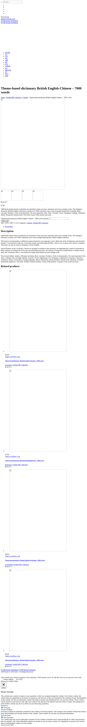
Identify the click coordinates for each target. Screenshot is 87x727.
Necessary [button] (4, 705)
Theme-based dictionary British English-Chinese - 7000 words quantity (24, 218)
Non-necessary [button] (6, 715)
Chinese (25, 97)
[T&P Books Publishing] (9, 22)
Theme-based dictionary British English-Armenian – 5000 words (24, 660)
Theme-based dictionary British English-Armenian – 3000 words (24, 361)
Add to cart (5, 221)
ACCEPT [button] (19, 679)
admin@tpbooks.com (8, 19)
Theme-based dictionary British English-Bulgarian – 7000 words (24, 460)
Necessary (6, 708)
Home (3, 97)
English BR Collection (13, 97)
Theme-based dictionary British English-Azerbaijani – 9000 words (25, 560)
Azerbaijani (9, 565)
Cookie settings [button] (8, 679)
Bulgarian (8, 465)
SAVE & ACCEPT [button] (7, 725)
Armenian (8, 365)
